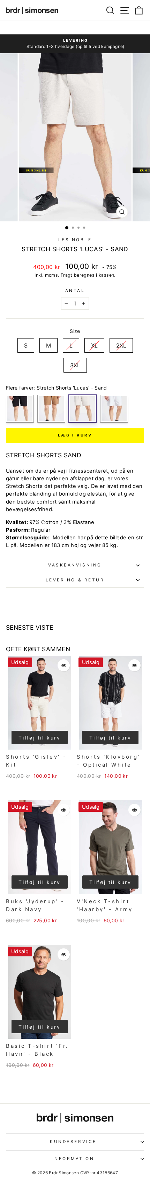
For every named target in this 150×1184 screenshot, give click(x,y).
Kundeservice (73, 1141)
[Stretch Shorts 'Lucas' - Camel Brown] (51, 409)
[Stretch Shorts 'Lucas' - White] (114, 409)
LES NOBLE (75, 239)
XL (94, 343)
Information (73, 1158)
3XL (75, 363)
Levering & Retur (75, 580)
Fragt (67, 275)
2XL (121, 343)
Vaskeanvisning (75, 565)
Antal (75, 290)
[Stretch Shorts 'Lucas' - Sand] (83, 409)
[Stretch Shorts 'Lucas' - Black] (20, 409)
